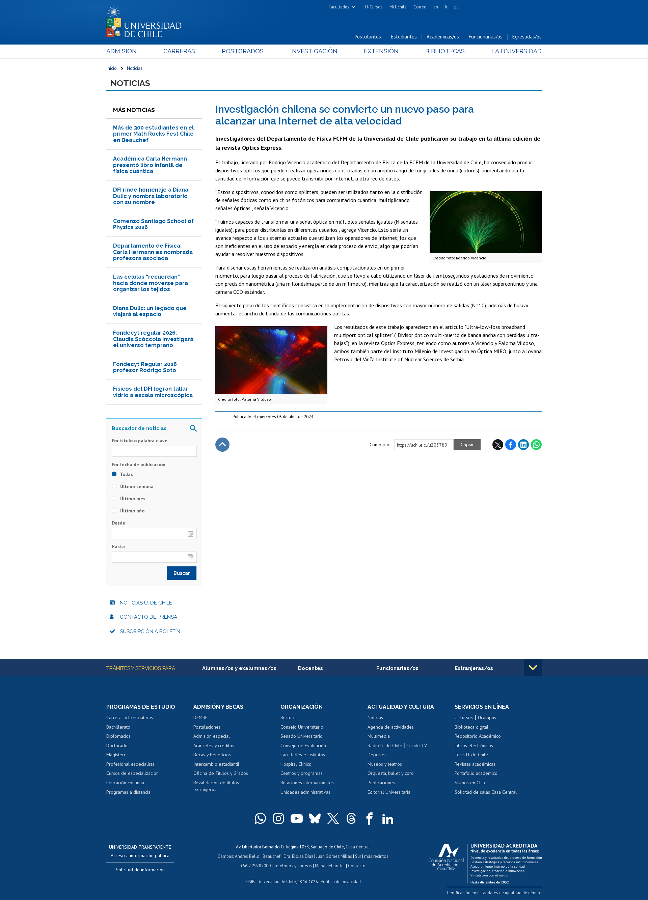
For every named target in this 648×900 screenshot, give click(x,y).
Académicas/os (443, 36)
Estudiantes (404, 36)
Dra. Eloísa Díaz (298, 856)
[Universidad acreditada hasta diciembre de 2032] (485, 861)
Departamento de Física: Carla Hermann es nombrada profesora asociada (153, 252)
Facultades (339, 7)
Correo (420, 7)
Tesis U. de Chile (471, 755)
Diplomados (118, 736)
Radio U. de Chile (385, 745)
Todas (126, 474)
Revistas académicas (475, 764)
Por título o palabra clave (139, 441)
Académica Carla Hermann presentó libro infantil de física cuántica (150, 165)
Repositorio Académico (478, 736)
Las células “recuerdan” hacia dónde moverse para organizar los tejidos (150, 283)
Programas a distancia (128, 792)
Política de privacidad (341, 881)
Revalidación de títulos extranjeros (216, 786)
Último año (131, 511)
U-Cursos (374, 7)
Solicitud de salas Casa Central (486, 792)
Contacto (357, 866)
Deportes (377, 755)
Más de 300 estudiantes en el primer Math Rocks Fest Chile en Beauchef (153, 133)
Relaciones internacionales (307, 783)
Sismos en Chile (471, 783)
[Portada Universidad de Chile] (146, 20)
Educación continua (125, 783)
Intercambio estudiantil (216, 764)
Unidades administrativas (305, 792)
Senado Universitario (301, 736)
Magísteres (117, 755)
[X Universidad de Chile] (333, 818)
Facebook (510, 444)
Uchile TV (417, 745)
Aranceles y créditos (213, 745)
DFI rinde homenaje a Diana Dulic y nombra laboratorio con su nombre (150, 196)
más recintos (376, 856)
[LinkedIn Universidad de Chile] (387, 818)
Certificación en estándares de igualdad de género (494, 893)
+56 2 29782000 (255, 866)
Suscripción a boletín (150, 631)
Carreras (179, 51)
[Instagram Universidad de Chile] (278, 818)
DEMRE (200, 717)
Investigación (314, 51)
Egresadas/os (527, 36)
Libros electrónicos (474, 745)
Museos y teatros (385, 764)
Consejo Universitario (301, 727)
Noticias (134, 68)
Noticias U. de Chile (146, 603)
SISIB (250, 881)
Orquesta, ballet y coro (391, 773)
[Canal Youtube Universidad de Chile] (296, 818)
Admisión (121, 51)
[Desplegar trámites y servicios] (533, 667)
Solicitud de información (140, 870)
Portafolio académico (476, 773)
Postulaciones (207, 727)
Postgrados (243, 51)
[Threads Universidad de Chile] (351, 818)
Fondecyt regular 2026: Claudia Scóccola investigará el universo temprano (153, 339)
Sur (358, 856)
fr (446, 7)
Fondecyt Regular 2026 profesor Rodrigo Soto (145, 367)
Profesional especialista (130, 764)
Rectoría (288, 717)
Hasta (118, 546)
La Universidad (516, 51)
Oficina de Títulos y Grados (220, 773)
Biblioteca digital (471, 727)
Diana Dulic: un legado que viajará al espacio (150, 311)
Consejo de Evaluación (303, 745)
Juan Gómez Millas (334, 856)
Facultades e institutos (302, 755)
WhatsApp (536, 444)
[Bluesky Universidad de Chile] (314, 818)
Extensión (381, 51)
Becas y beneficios (212, 755)
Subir (222, 445)
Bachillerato (118, 727)
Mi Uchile (398, 7)
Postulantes (368, 36)
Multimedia (379, 736)
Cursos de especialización (132, 773)
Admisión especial (211, 736)
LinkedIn (523, 444)
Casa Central (358, 847)
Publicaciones (381, 783)
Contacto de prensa (148, 617)
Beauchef (271, 856)
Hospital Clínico (296, 764)
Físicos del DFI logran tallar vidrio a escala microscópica (153, 392)
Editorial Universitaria (389, 792)
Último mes (132, 499)
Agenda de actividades (391, 727)
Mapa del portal (330, 866)
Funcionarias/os (486, 36)
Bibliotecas (445, 51)
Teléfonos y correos (293, 866)
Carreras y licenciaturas (129, 717)
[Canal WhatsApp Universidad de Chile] (260, 818)
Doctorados (118, 745)
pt (456, 7)
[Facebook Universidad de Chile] (369, 818)
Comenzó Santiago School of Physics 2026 (153, 224)
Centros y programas (301, 773)
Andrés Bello (247, 856)
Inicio (111, 68)
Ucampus (487, 717)
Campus (225, 856)
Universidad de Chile (277, 881)
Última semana (136, 486)
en (435, 7)
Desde (118, 523)
